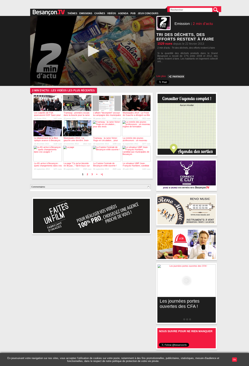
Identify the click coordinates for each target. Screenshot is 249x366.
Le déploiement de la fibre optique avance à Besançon (47, 139)
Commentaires (38, 187)
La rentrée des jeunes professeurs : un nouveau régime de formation (135, 140)
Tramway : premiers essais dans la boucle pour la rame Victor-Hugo (77, 115)
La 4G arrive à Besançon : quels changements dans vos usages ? (48, 165)
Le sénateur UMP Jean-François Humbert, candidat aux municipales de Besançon (136, 166)
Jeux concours (148, 13)
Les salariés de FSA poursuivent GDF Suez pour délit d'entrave (47, 115)
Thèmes (72, 13)
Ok (234, 359)
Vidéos (111, 13)
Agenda (123, 13)
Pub (133, 13)
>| (102, 174)
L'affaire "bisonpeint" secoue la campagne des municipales (107, 114)
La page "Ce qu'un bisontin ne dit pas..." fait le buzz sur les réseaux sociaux (77, 165)
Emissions (85, 13)
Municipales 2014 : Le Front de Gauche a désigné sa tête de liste (136, 115)
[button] (92, 50)
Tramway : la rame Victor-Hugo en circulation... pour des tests (105, 140)
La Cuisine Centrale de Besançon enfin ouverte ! (105, 164)
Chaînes (99, 13)
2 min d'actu (203, 24)
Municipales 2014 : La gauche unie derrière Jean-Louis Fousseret (76, 140)
